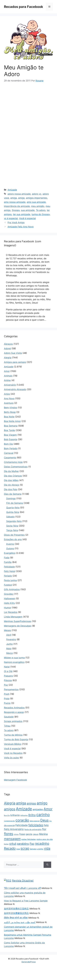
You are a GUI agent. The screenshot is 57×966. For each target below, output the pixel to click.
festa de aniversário (32, 829)
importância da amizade (17, 206)
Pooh (6, 694)
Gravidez (9, 594)
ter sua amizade (21, 214)
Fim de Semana (14, 503)
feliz (46, 825)
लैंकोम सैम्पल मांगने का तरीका (16, 917)
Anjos (7, 394)
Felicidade (9, 566)
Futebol (8, 585)
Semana (33, 849)
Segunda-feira (14, 521)
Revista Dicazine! (23, 880)
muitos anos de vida (44, 839)
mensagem (12, 839)
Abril (8, 635)
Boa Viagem (10, 435)
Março (9, 653)
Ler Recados (10, 612)
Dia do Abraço (11, 485)
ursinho (40, 849)
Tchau (7, 725)
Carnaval (8, 453)
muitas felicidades (28, 839)
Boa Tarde (9, 430)
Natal (7, 666)
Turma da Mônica (13, 735)
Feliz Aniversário (14, 829)
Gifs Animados (12, 589)
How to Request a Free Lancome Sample (26, 900)
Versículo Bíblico (12, 744)
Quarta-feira (12, 507)
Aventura (9, 403)
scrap (25, 848)
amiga (13, 198)
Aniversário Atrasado (15, 389)
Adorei (7, 348)
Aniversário (10, 385)
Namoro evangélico (14, 662)
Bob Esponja (10, 439)
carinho (43, 814)
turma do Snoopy (41, 214)
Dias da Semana (12, 494)
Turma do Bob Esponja (16, 739)
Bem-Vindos (10, 407)
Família (8, 562)
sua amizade (28, 210)
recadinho (42, 843)
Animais (8, 375)
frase (22, 834)
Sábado (10, 516)
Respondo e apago (14, 712)
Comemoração (9, 821)
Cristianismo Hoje (13, 462)
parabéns (23, 843)
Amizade (12, 189)
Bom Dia (8, 444)
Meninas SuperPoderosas (17, 621)
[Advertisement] (28, 106)
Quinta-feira (12, 512)
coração (22, 820)
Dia (50, 821)
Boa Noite (9, 416)
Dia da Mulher (11, 471)
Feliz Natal (9, 571)
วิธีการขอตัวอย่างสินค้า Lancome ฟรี (22, 888)
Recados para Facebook (23, 7)
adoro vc (36, 194)
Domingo (11, 498)
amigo (21, 198)
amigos (9, 809)
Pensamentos (11, 689)
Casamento (10, 457)
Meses (7, 630)
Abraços (8, 344)
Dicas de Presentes (14, 535)
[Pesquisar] (47, 865)
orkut (12, 843)
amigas (31, 803)
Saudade (9, 716)
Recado (10, 848)
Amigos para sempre (15, 362)
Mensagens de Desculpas (17, 625)
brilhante (15, 815)
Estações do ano (13, 539)
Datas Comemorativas (16, 466)
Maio (8, 648)
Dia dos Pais (10, 489)
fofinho (16, 834)
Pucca (7, 703)
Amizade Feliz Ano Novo (21, 226)
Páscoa (8, 680)
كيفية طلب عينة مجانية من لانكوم (19, 922)
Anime (7, 380)
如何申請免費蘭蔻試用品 (16, 913)
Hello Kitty (9, 603)
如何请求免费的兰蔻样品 (16, 908)
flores (8, 834)
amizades (38, 809)
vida (47, 848)
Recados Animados (14, 707)
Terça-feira (12, 530)
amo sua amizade (36, 202)
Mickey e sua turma (14, 657)
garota (29, 834)
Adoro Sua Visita (13, 353)
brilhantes (24, 815)
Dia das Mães (11, 480)
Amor (7, 371)
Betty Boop (10, 412)
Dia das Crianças (13, 475)
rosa (18, 849)
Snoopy (16, 210)
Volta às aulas (11, 757)
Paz (6, 685)
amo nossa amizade (14, 202)
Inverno (10, 544)
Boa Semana (10, 425)
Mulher (6, 844)
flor (44, 829)
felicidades (35, 825)
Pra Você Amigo (16, 222)
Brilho (32, 815)
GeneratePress (28, 962)
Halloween (9, 598)
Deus (44, 820)
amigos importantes (36, 198)
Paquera (8, 675)
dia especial (9, 825)
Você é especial (27, 218)
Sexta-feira (12, 525)
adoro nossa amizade (19, 194)
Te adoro (40, 210)
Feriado (8, 575)
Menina (43, 834)
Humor (7, 607)
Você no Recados (13, 753)
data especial (35, 821)
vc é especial (11, 218)
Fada (6, 557)
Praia (6, 698)
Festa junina (10, 580)
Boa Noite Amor (12, 421)
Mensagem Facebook (15, 780)
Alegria (7, 357)
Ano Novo (9, 398)
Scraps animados (13, 721)
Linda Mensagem (13, 616)
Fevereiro (11, 639)
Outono (10, 548)
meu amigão (37, 206)
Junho (9, 644)
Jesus (35, 834)
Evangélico (9, 553)
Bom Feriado (10, 448)
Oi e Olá (8, 671)
